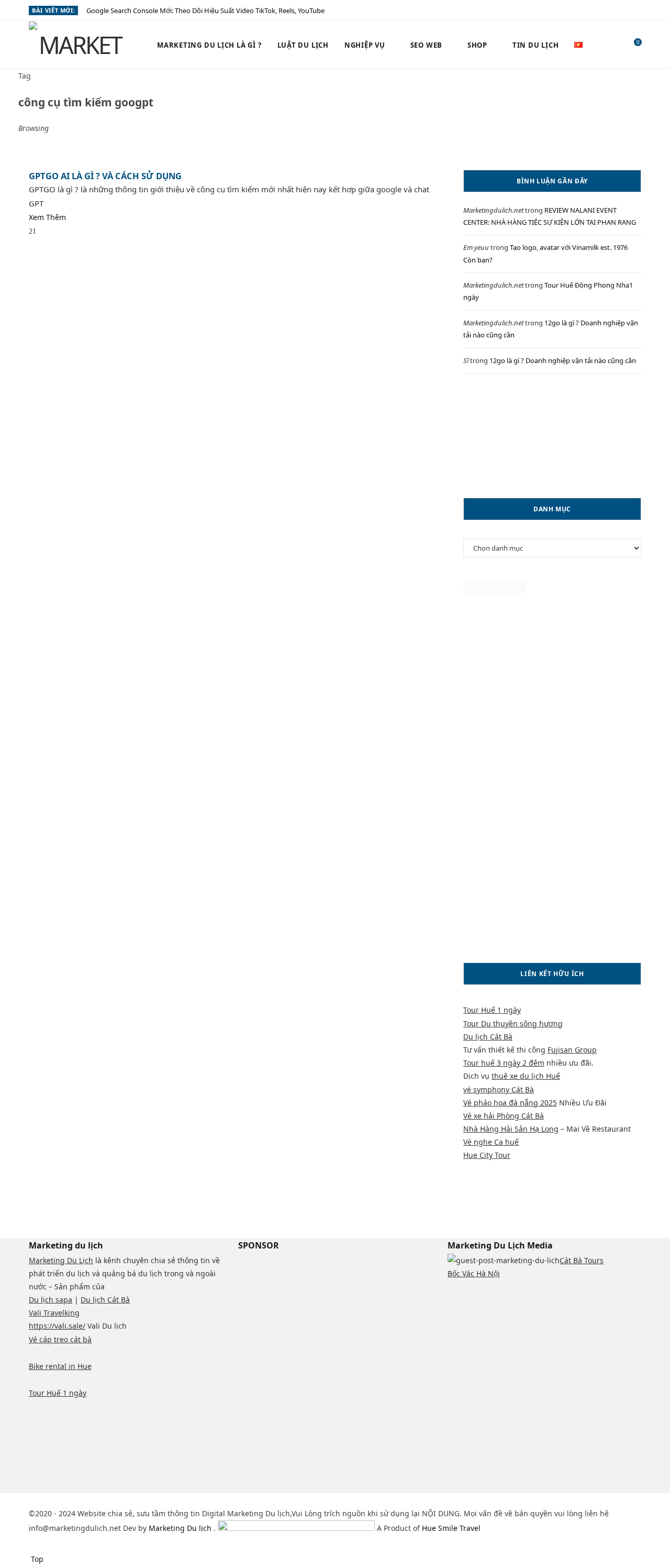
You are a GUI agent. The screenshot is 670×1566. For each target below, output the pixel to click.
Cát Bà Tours (582, 1260)
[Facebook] (32, 1500)
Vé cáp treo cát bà (60, 1339)
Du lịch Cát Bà (487, 1037)
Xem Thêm (47, 217)
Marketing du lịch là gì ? (209, 45)
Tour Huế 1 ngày (492, 1010)
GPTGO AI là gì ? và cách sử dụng (105, 176)
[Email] (85, 231)
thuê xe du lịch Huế (526, 1076)
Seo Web (426, 45)
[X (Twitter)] (45, 1500)
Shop (477, 45)
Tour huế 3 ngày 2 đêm (503, 1063)
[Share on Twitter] (59, 231)
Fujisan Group (572, 1050)
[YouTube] (91, 1500)
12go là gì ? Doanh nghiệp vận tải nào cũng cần (562, 360)
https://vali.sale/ (57, 1326)
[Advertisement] (552, 435)
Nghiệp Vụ (364, 45)
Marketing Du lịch (181, 1528)
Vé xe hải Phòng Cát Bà (503, 1116)
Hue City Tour (486, 1155)
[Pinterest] (72, 231)
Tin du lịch (535, 45)
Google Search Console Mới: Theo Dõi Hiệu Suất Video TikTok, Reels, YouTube (205, 10)
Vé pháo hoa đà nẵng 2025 (510, 1103)
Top (36, 1559)
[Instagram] (58, 1500)
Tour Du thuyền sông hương (513, 1023)
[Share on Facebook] (46, 231)
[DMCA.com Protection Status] (495, 591)
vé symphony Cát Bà (498, 1089)
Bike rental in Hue (60, 1366)
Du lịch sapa (50, 1300)
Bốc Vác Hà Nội (474, 1273)
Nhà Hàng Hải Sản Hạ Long (511, 1129)
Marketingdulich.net (493, 210)
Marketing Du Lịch (61, 1260)
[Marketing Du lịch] (76, 45)
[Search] (611, 45)
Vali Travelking (54, 1313)
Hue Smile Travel (451, 1528)
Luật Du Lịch (303, 45)
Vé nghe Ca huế (491, 1142)
